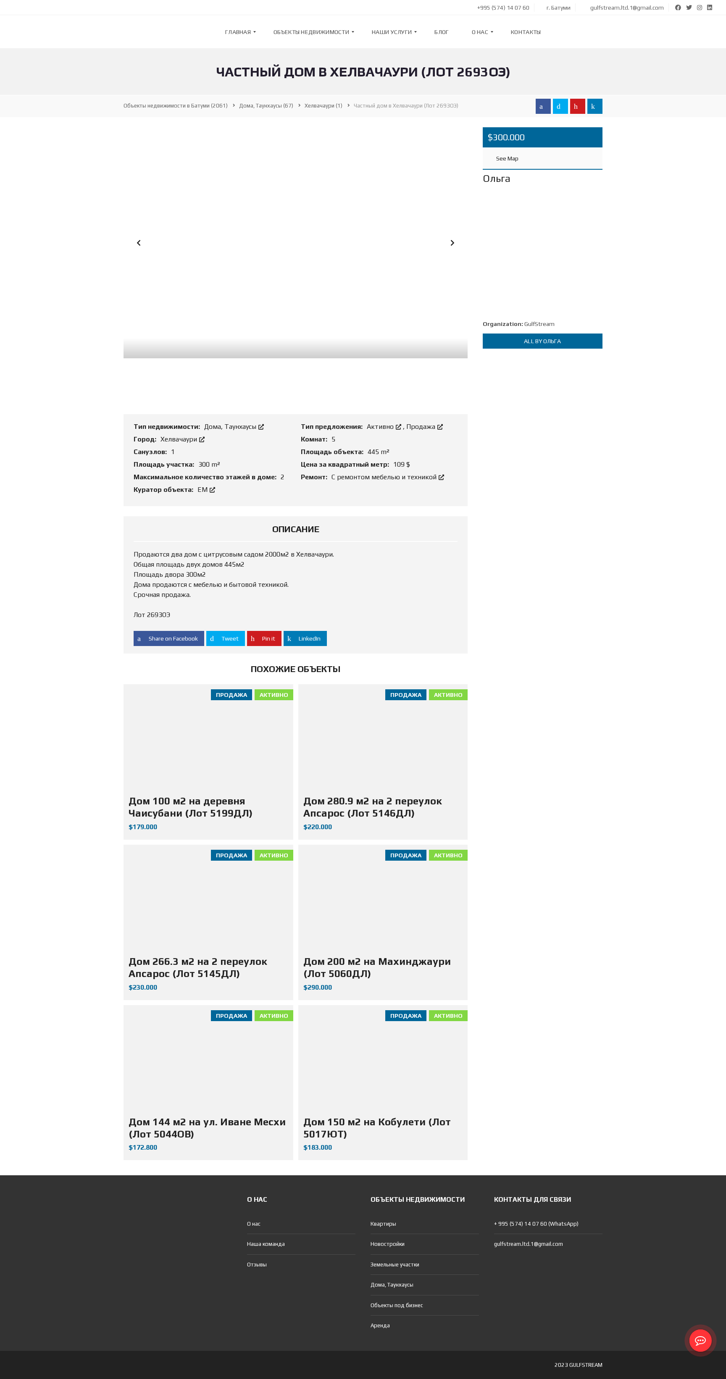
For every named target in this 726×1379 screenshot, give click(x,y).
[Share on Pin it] (577, 106)
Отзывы (257, 1264)
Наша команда (266, 1244)
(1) (323, 105)
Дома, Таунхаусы (231, 427)
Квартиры (383, 1224)
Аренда (380, 1325)
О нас (253, 1224)
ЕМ (203, 490)
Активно (381, 427)
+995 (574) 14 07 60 (502, 7)
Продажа (421, 427)
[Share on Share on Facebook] (543, 106)
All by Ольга (542, 341)
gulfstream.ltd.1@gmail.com (626, 7)
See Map (506, 158)
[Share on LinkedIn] (594, 106)
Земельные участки (395, 1264)
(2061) (176, 105)
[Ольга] (542, 255)
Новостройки (388, 1244)
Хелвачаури (179, 439)
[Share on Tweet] (560, 106)
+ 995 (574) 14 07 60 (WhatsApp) (536, 1224)
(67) (266, 105)
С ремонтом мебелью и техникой (384, 477)
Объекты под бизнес (397, 1305)
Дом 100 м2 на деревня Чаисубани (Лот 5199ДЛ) (191, 807)
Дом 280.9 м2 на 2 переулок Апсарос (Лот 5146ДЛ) (372, 807)
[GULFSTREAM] (32, 32)
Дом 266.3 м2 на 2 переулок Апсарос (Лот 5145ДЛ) (198, 967)
